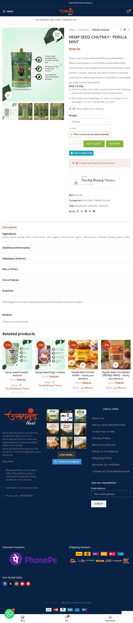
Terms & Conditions (105, 451)
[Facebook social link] (78, 211)
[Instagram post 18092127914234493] (80, 443)
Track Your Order (103, 431)
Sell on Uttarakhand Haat (108, 425)
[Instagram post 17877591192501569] (80, 415)
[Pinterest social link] (86, 211)
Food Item (83, 29)
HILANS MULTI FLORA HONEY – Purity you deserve (83, 375)
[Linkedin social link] (90, 211)
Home (72, 29)
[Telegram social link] (94, 211)
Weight (73, 115)
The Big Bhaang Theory (98, 180)
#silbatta (103, 205)
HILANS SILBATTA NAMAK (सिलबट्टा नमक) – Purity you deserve (116, 375)
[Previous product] (121, 30)
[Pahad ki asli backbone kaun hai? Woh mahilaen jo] (66, 443)
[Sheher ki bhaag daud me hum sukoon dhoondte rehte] (80, 429)
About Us (98, 418)
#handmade (81, 205)
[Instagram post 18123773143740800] (53, 429)
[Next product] (129, 30)
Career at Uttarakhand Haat (111, 471)
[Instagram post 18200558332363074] (53, 443)
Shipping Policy (102, 458)
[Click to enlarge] (8, 95)
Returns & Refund (103, 445)
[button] (5, 64)
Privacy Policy (101, 438)
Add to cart (94, 143)
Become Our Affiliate (106, 465)
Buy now (114, 143)
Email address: (98, 488)
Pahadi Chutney (100, 29)
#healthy (93, 205)
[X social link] (82, 211)
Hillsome (88, 387)
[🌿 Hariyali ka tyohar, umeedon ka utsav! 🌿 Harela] (53, 415)
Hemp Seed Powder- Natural (17, 374)
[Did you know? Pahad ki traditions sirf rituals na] (66, 429)
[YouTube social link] (22, 583)
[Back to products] (125, 30)
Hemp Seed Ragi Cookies (50, 372)
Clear (73, 128)
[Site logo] (66, 11)
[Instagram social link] (16, 583)
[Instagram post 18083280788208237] (66, 415)
